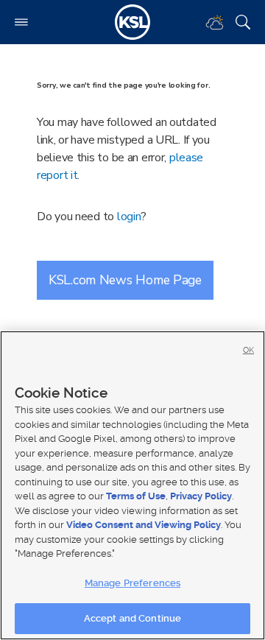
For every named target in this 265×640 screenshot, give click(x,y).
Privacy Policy (201, 496)
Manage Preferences (132, 582)
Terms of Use (136, 496)
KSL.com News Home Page (125, 280)
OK (248, 350)
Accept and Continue (132, 618)
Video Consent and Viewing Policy (143, 524)
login (129, 216)
